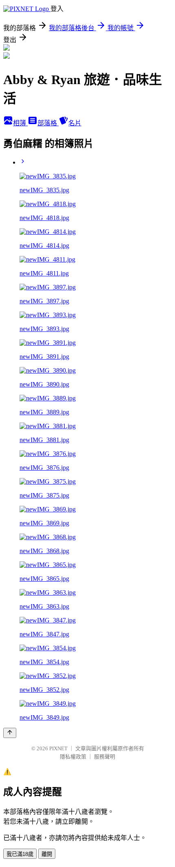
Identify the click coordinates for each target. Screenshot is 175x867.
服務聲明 (104, 757)
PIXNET (58, 748)
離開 (47, 854)
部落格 (48, 123)
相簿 (20, 123)
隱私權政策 (73, 757)
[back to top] (9, 733)
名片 (74, 123)
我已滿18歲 (20, 854)
